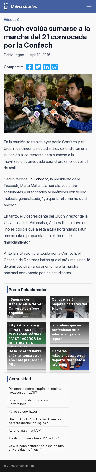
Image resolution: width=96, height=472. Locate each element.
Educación (13, 19)
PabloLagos (14, 54)
